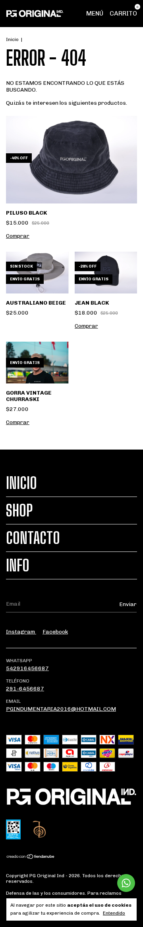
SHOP (19, 510)
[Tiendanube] (31, 857)
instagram (21, 631)
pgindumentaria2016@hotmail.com (61, 709)
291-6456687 (25, 688)
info (17, 565)
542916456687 (27, 668)
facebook (55, 631)
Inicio (12, 39)
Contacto (33, 538)
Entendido (114, 913)
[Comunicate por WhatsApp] (126, 883)
